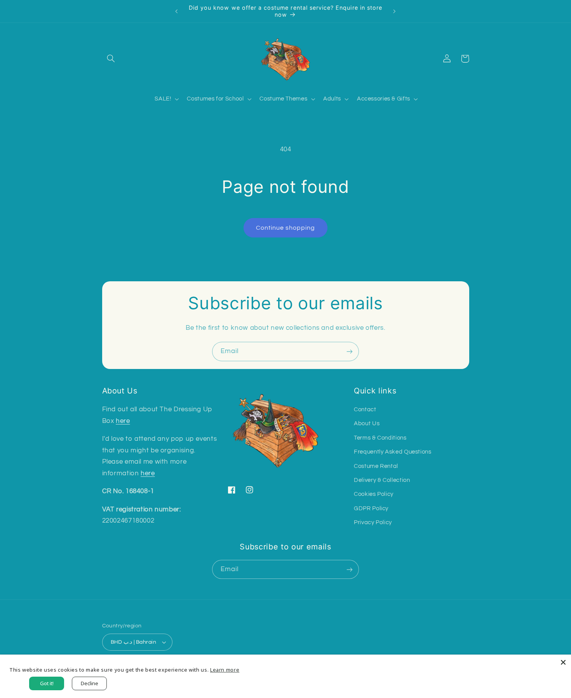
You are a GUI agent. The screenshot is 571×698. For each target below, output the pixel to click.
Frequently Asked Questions (392, 452)
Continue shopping (285, 228)
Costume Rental (376, 466)
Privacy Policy (373, 522)
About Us (367, 423)
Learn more (224, 669)
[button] (111, 59)
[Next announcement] (394, 11)
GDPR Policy (371, 508)
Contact (365, 409)
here (123, 420)
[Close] (563, 662)
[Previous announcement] (176, 11)
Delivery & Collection (382, 480)
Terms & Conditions (380, 438)
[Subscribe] (350, 351)
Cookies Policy (373, 494)
